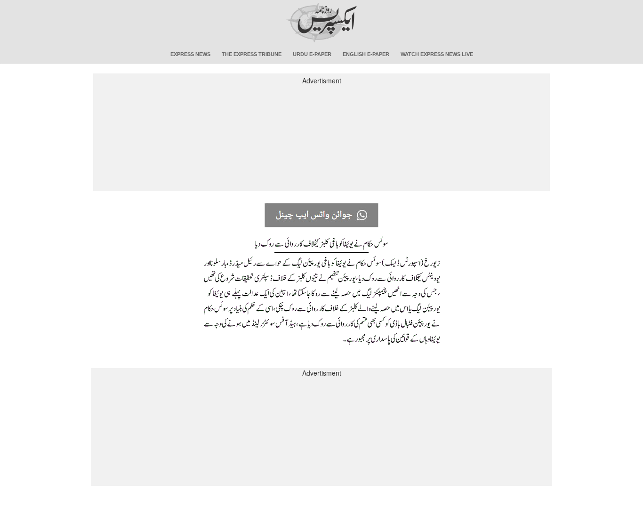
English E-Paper (366, 54)
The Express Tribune (251, 54)
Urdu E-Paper (312, 54)
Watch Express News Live (437, 54)
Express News (190, 54)
